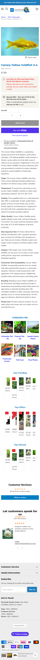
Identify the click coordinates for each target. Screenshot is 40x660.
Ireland (19, 626)
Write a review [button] (20, 497)
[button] (18, 548)
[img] (20, 517)
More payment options (20, 135)
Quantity (4, 110)
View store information (10, 148)
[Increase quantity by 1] (20, 115)
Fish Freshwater (14, 17)
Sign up (32, 589)
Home (3, 17)
